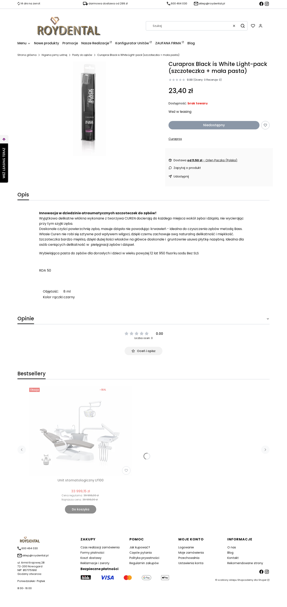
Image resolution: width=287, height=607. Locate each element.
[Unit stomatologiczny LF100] (80, 431)
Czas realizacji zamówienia (100, 547)
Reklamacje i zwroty (94, 563)
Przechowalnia (188, 558)
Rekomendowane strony (245, 563)
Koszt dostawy (90, 558)
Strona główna (27, 55)
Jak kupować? (139, 547)
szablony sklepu (227, 580)
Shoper (262, 580)
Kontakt (233, 558)
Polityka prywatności (144, 558)
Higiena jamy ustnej (54, 55)
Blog (230, 553)
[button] (242, 25)
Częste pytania (140, 553)
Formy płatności (92, 553)
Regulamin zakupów (144, 563)
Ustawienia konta (190, 563)
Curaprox (175, 139)
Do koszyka (80, 509)
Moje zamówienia (191, 553)
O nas (231, 547)
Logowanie (186, 547)
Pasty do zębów (82, 55)
